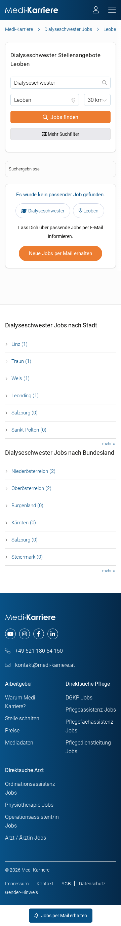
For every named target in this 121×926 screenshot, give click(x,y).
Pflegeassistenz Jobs (91, 710)
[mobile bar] (112, 10)
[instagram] (24, 634)
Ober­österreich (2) (31, 488)
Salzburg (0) (24, 413)
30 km (95, 100)
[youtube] (10, 634)
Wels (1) (20, 378)
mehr (107, 443)
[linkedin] (52, 634)
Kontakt (45, 883)
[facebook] (38, 634)
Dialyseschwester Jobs (68, 29)
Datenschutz (92, 883)
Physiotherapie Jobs (29, 805)
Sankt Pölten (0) (28, 430)
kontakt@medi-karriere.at (44, 665)
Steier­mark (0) (27, 557)
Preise (12, 730)
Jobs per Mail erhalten (63, 915)
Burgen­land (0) (27, 505)
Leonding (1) (25, 396)
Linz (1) (19, 344)
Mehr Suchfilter (63, 134)
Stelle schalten (22, 718)
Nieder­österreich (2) (33, 471)
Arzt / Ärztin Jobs (25, 838)
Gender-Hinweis (21, 892)
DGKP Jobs (79, 697)
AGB (66, 883)
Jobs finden (64, 117)
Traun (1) (21, 361)
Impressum (17, 883)
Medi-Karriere (19, 29)
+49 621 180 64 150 (38, 651)
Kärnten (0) (23, 523)
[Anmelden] (96, 10)
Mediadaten (19, 742)
